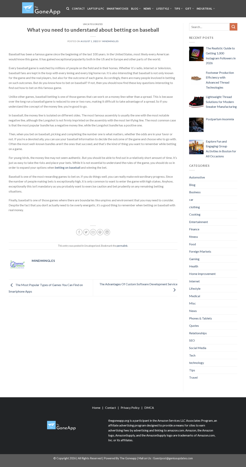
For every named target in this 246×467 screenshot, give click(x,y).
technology (196, 362)
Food (192, 244)
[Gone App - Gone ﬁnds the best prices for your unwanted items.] (41, 8)
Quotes (194, 325)
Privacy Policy (130, 407)
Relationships (198, 333)
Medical (194, 296)
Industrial (204, 8)
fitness (193, 236)
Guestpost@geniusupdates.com (173, 458)
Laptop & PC (95, 8)
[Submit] (233, 27)
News (147, 8)
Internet (194, 281)
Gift (188, 8)
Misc (192, 303)
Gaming (194, 259)
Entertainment (198, 222)
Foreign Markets (200, 251)
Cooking (194, 214)
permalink (122, 245)
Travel (193, 377)
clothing (194, 207)
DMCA (149, 407)
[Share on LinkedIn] (107, 232)
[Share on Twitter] (86, 232)
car (191, 199)
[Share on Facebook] (79, 232)
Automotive (197, 177)
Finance (194, 229)
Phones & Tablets (200, 318)
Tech (192, 355)
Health (193, 266)
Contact (78, 8)
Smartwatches (117, 8)
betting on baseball (67, 167)
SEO (192, 340)
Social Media (197, 348)
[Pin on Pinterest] (100, 232)
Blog (134, 8)
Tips (177, 8)
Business (195, 192)
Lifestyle (162, 8)
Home (96, 407)
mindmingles (110, 41)
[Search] (67, 8)
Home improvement (202, 273)
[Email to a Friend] (93, 232)
